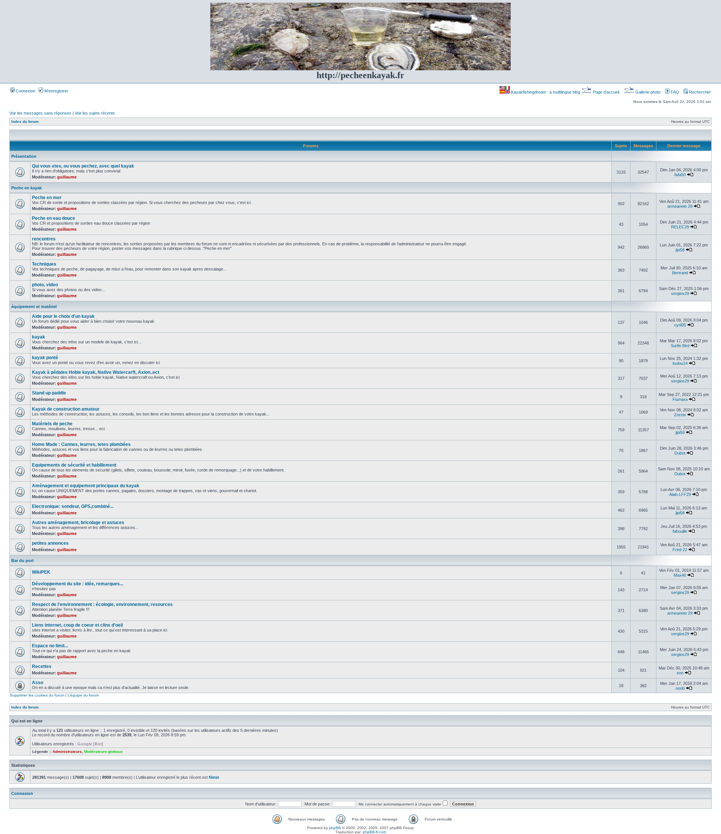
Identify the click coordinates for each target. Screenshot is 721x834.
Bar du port (22, 560)
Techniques (44, 264)
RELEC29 (680, 227)
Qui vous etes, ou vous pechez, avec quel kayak (83, 166)
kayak (38, 337)
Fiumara (680, 399)
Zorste (680, 414)
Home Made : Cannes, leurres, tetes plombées (81, 444)
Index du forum (25, 121)
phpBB (335, 828)
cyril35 (680, 325)
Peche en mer (47, 197)
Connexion (25, 91)
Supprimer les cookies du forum (37, 695)
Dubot (679, 453)
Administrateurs (67, 751)
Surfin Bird (680, 345)
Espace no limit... (50, 645)
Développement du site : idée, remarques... (77, 583)
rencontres (44, 239)
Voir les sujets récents (95, 113)
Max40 (680, 575)
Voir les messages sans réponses (40, 113)
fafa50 (680, 174)
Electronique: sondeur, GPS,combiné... (72, 506)
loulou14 (680, 363)
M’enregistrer (55, 91)
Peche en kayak (26, 188)
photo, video (45, 284)
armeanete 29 (679, 206)
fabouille (680, 531)
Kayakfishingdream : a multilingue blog (545, 92)
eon (680, 673)
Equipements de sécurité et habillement (74, 465)
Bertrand (680, 272)
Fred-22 (680, 549)
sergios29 (680, 293)
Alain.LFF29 (680, 494)
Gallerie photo (648, 92)
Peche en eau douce (53, 218)
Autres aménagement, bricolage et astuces (78, 522)
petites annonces (50, 543)
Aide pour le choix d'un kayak (63, 316)
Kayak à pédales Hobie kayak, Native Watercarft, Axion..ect (95, 372)
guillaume (67, 177)
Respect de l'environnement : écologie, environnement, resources (102, 604)
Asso (37, 682)
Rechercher (699, 92)
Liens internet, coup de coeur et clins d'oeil (77, 625)
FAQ (674, 92)
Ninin (214, 777)
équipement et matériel (34, 306)
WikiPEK (41, 572)
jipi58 (680, 250)
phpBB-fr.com (374, 832)
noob (680, 688)
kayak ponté (45, 357)
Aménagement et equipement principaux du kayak (85, 485)
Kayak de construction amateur (66, 409)
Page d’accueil (606, 92)
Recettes (41, 666)
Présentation (23, 156)
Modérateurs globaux (103, 751)
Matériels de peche (52, 423)
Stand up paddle (49, 393)
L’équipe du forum (83, 695)
